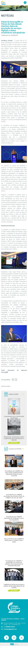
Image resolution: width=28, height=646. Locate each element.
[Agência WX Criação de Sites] (14, 644)
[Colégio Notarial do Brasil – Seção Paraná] (3, 2)
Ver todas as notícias (5, 386)
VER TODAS (14, 443)
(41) (9, 627)
